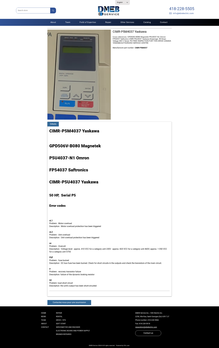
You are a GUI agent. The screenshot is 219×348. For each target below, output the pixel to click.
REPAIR (59, 313)
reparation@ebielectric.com (146, 327)
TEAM (43, 320)
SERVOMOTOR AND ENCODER (68, 327)
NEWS (43, 316)
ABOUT (44, 324)
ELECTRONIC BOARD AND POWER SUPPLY (73, 331)
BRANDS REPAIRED (63, 334)
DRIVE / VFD (61, 320)
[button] (108, 22)
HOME (43, 313)
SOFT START (61, 324)
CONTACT (45, 327)
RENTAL (59, 316)
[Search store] (53, 10)
